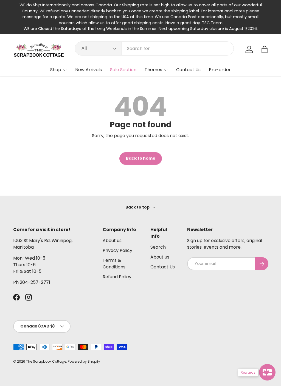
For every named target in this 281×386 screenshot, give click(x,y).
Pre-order (220, 69)
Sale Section (123, 69)
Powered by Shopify (84, 361)
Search (158, 247)
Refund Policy (117, 277)
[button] (264, 49)
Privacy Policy (117, 250)
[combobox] (154, 48)
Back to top (137, 207)
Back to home (140, 158)
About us (112, 240)
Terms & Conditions (114, 263)
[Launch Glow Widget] (267, 372)
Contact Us (188, 69)
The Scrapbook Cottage (46, 361)
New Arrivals (88, 69)
